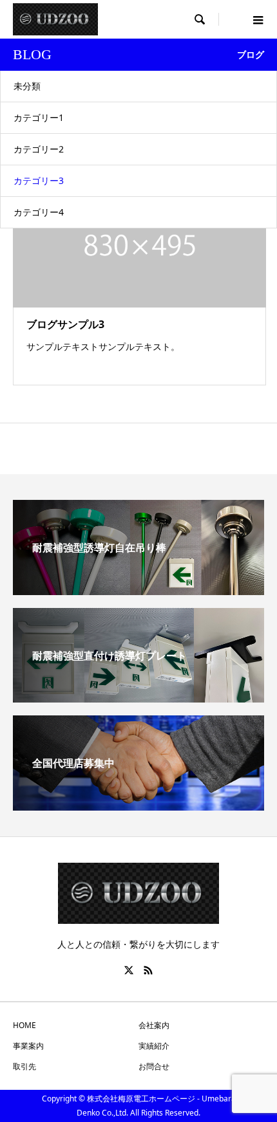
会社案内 (153, 1025)
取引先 (24, 1066)
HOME (24, 1025)
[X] (128, 970)
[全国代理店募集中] (138, 805)
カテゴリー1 (39, 117)
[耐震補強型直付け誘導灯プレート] (138, 697)
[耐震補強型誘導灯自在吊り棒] (138, 590)
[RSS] (148, 970)
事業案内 (28, 1045)
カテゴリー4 (39, 212)
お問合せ (153, 1066)
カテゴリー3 (39, 180)
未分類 (27, 86)
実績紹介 (153, 1045)
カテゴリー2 (39, 149)
